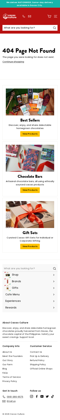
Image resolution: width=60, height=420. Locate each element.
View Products (30, 133)
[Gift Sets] (30, 214)
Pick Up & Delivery (39, 356)
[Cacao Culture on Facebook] (36, 396)
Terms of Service (11, 377)
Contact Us (36, 352)
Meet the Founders (12, 356)
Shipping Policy (38, 364)
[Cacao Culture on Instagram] (31, 396)
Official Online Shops (41, 368)
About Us (7, 352)
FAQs (5, 372)
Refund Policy (37, 360)
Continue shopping (13, 61)
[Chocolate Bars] (30, 158)
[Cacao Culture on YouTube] (42, 396)
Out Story (7, 360)
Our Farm (7, 364)
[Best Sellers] (30, 101)
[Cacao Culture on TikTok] (52, 396)
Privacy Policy (9, 381)
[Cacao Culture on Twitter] (47, 396)
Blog (4, 368)
